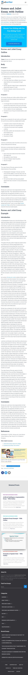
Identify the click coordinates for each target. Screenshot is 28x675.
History (4, 613)
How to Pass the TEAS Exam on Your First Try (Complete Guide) (13, 636)
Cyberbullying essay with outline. (11, 445)
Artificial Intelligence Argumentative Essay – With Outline (13, 498)
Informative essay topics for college (12, 443)
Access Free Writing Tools (14, 43)
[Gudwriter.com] (7, 2)
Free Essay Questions (7, 607)
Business (4, 597)
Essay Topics (5, 600)
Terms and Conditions (17, 668)
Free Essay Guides (6, 603)
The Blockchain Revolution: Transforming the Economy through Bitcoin (14, 647)
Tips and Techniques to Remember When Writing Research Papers (14, 653)
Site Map (18, 671)
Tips (3, 623)
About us (21, 664)
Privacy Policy (11, 671)
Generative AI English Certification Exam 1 (12, 657)
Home (6, 664)
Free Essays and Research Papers (10, 494)
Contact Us (8, 668)
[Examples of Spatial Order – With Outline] (14, 541)
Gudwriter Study (13, 664)
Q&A (3, 616)
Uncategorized (5, 626)
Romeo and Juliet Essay (9, 468)
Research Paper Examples (8, 620)
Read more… (18, 507)
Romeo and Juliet (11, 277)
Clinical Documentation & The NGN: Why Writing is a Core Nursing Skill (14, 641)
